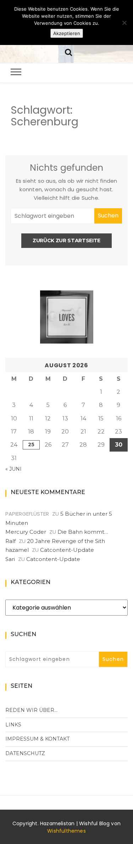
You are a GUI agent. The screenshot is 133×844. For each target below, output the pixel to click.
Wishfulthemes (66, 830)
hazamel (17, 549)
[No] (124, 22)
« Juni (13, 469)
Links (13, 724)
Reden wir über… (31, 710)
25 (31, 444)
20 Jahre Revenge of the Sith (66, 541)
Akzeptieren (66, 33)
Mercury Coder (25, 531)
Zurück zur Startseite (66, 240)
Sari (10, 559)
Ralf (10, 541)
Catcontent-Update (67, 549)
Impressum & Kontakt (37, 739)
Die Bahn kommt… (82, 531)
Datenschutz (25, 753)
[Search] (68, 51)
